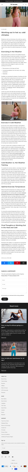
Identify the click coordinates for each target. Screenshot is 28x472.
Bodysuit (3, 414)
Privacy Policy (4, 275)
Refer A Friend (4, 387)
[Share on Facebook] (4, 262)
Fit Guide (3, 429)
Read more (3, 337)
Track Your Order (5, 420)
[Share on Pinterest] (17, 262)
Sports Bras (3, 407)
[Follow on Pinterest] (9, 457)
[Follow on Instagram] (5, 457)
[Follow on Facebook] (2, 457)
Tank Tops (3, 405)
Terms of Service (13, 275)
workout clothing (4, 244)
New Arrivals (4, 401)
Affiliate (2, 385)
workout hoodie (18, 153)
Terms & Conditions (5, 434)
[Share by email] (23, 262)
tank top (10, 87)
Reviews (3, 383)
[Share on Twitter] (11, 262)
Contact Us (3, 427)
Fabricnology (4, 381)
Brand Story (3, 378)
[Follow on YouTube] (12, 457)
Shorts (2, 412)
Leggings (3, 403)
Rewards (3, 392)
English (13, 460)
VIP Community (4, 390)
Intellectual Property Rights (7, 436)
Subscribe (5, 452)
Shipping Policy (4, 423)
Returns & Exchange (5, 425)
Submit (4, 299)
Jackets (3, 410)
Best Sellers (3, 398)
